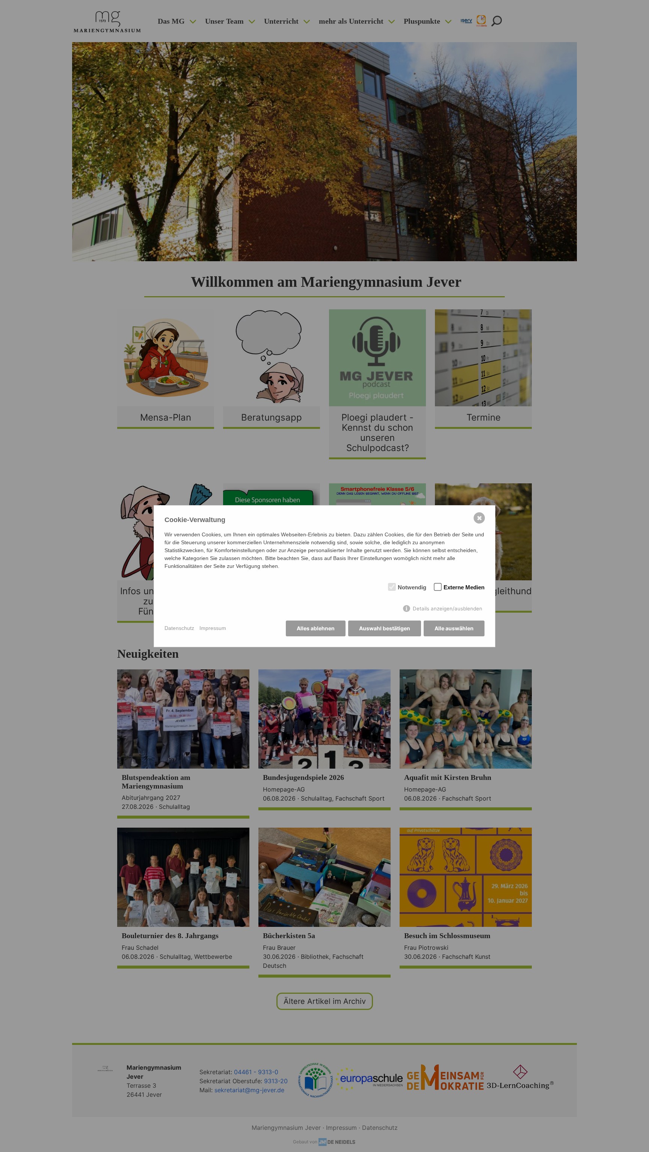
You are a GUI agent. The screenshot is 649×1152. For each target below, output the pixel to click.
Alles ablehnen (316, 628)
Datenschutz (179, 628)
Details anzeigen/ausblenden (447, 609)
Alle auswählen (454, 628)
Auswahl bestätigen (384, 628)
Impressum (212, 628)
